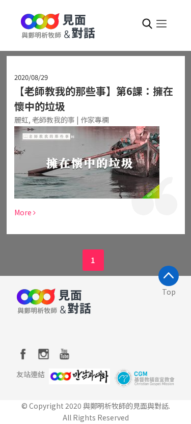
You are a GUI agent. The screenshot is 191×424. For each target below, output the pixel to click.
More (23, 212)
